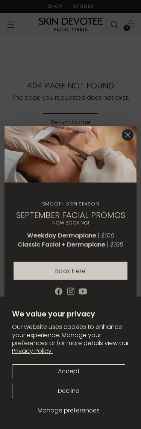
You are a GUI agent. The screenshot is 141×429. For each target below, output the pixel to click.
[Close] (127, 135)
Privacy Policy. (32, 351)
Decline (68, 390)
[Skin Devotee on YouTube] (82, 291)
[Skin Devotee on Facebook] (58, 291)
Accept (69, 371)
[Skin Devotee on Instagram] (70, 291)
